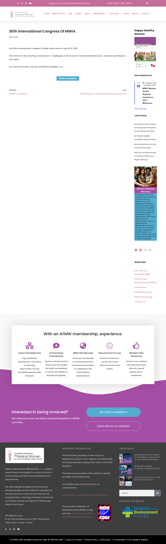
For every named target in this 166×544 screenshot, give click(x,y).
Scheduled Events (142, 292)
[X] (145, 250)
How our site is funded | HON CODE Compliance (84, 495)
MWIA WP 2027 (58, 13)
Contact (145, 13)
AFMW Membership (143, 297)
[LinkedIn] (140, 250)
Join (122, 3)
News (126, 13)
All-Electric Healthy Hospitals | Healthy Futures (147, 467)
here (61, 66)
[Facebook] (135, 250)
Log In (128, 3)
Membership (98, 13)
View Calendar (140, 108)
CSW (70, 13)
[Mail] (149, 250)
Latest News (140, 287)
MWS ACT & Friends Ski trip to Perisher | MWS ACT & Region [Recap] (145, 156)
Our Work (114, 13)
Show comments (68, 78)
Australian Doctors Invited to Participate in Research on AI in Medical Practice (145, 127)
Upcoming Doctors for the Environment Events (147, 478)
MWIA (41, 468)
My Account (113, 3)
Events (135, 13)
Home (46, 13)
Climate (78, 13)
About (88, 13)
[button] (147, 3)
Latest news (126, 448)
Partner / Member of (132, 501)
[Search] (157, 493)
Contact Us (140, 301)
